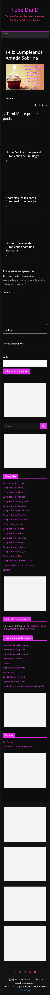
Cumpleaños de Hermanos (15, 519)
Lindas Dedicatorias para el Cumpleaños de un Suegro (23, 154)
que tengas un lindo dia (14, 677)
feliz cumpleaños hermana (15, 645)
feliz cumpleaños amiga (14, 667)
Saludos (6, 569)
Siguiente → (41, 105)
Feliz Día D (25, 9)
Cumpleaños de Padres (13, 533)
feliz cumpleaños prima (14, 649)
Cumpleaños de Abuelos (14, 487)
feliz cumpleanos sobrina (14, 658)
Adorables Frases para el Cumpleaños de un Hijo (21, 199)
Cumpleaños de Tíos (12, 556)
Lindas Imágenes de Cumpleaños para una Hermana (20, 246)
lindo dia (7, 663)
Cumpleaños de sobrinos (14, 547)
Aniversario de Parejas (13, 483)
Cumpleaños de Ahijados (14, 492)
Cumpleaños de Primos (13, 542)
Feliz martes (8, 672)
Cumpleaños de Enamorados (16, 510)
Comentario (10, 292)
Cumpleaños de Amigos (14, 496)
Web (5, 357)
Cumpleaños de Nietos (13, 528)
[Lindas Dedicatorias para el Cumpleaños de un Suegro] (25, 126)
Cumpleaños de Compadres (16, 501)
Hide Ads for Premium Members (18, 746)
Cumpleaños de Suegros (14, 551)
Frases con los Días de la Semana (18, 565)
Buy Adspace (9, 742)
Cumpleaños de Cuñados (14, 506)
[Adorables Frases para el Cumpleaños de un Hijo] (25, 172)
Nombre (8, 330)
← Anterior (9, 98)
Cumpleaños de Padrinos (14, 538)
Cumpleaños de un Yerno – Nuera (18, 560)
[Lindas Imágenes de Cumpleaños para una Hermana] (25, 217)
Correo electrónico (13, 343)
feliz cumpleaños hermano (15, 654)
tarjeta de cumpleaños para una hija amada (23, 686)
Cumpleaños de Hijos (13, 524)
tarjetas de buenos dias (14, 681)
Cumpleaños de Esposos (14, 515)
